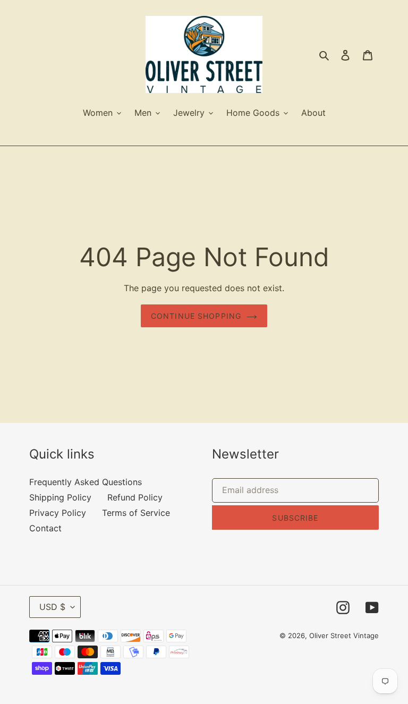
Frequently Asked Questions (85, 482)
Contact (45, 528)
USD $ (52, 606)
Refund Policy (135, 497)
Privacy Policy (57, 512)
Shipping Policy (60, 497)
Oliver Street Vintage (344, 635)
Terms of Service (136, 512)
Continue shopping (196, 315)
